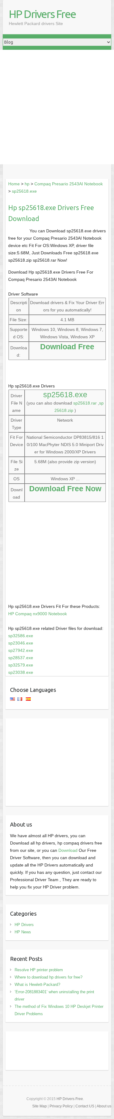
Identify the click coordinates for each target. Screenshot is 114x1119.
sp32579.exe (20, 665)
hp (27, 183)
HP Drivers (24, 924)
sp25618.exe (24, 191)
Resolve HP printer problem (39, 970)
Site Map (39, 1106)
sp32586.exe (20, 635)
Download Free (67, 346)
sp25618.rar (85, 403)
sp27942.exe (20, 650)
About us (104, 1106)
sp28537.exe (20, 657)
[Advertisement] (57, 107)
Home (14, 183)
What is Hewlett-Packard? (37, 984)
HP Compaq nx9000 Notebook (37, 613)
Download (68, 850)
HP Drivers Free (42, 14)
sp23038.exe (20, 672)
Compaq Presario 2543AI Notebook (68, 183)
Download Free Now (65, 488)
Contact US (84, 1106)
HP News (23, 932)
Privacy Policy (61, 1106)
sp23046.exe (20, 643)
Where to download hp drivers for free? (48, 977)
